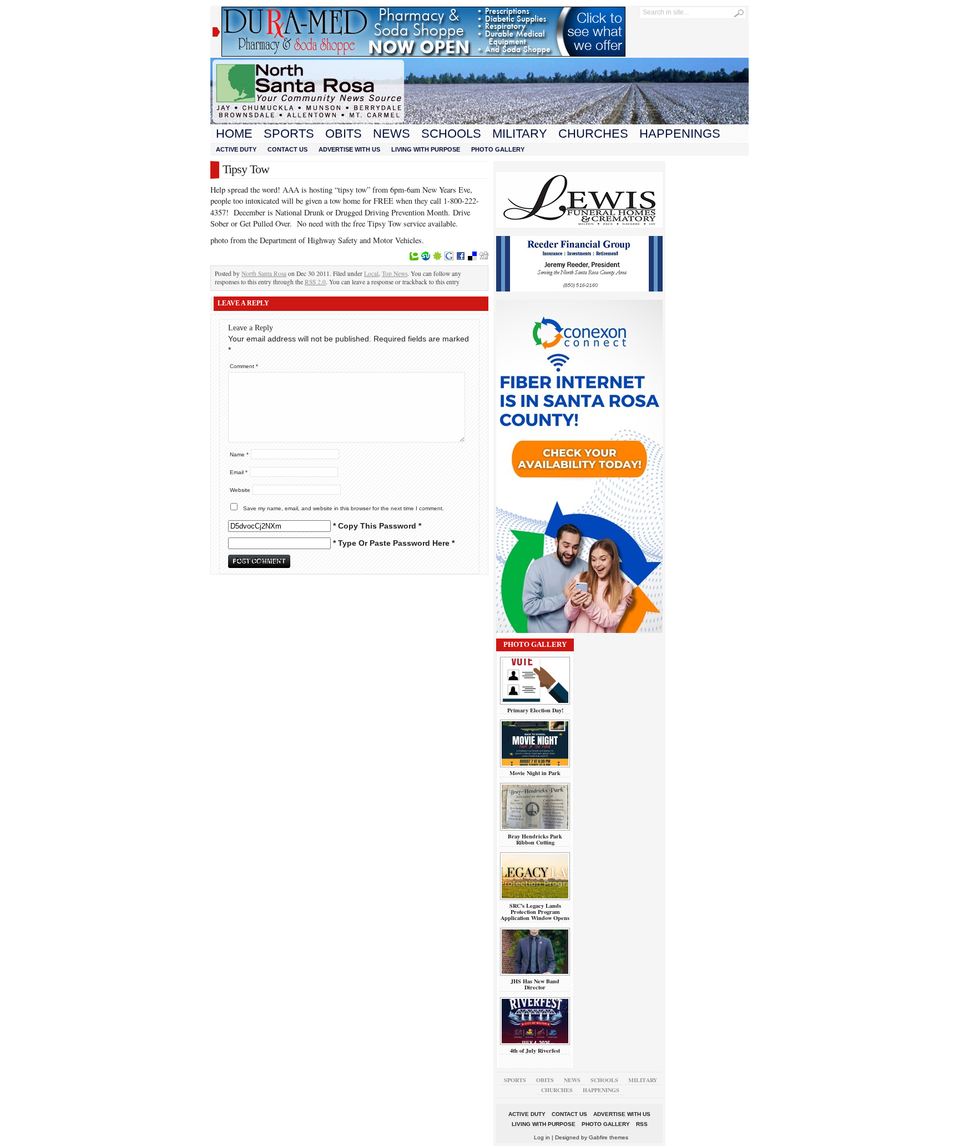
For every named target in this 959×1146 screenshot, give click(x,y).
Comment (244, 366)
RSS (642, 1124)
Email (239, 472)
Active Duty (236, 149)
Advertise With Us (349, 149)
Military (519, 133)
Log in (542, 1137)
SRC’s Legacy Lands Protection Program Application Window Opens (535, 912)
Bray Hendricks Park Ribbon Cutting (535, 839)
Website (240, 490)
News (391, 133)
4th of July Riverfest (535, 1050)
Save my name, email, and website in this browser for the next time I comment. (343, 508)
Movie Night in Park (535, 772)
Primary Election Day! (535, 710)
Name (239, 454)
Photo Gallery (497, 149)
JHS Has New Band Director (535, 984)
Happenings (679, 133)
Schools (451, 133)
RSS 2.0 (315, 282)
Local (371, 273)
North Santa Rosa (263, 273)
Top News (394, 273)
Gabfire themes (608, 1137)
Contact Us (287, 149)
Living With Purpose (425, 149)
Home (234, 133)
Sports (289, 133)
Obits (343, 133)
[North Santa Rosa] (479, 121)
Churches (593, 133)
